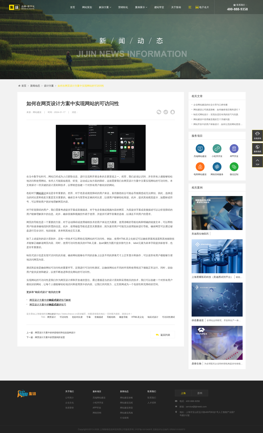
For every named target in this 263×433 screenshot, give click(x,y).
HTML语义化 (138, 316)
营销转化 (123, 7)
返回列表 (162, 335)
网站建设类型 (126, 407)
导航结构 (111, 316)
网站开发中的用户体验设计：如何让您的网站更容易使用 (218, 124)
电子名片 (204, 7)
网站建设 (52, 313)
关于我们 (69, 391)
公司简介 (69, 397)
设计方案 (49, 85)
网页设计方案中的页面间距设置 (50, 337)
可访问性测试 (168, 316)
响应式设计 (153, 316)
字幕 (88, 316)
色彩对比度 (77, 316)
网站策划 (87, 7)
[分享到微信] (159, 112)
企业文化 (69, 402)
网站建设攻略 (126, 397)
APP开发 (97, 407)
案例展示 (140, 7)
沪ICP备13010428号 (143, 429)
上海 (183, 393)
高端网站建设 (99, 397)
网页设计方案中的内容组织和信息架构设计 (55, 332)
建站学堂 (159, 7)
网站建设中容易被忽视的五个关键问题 (211, 119)
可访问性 (64, 316)
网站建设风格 (126, 412)
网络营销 (97, 412)
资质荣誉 (69, 407)
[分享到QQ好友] (172, 112)
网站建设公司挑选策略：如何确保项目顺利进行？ (216, 109)
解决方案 (104, 7)
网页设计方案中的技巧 (48, 304)
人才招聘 (151, 402)
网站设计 (41, 193)
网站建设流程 (126, 402)
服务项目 (97, 391)
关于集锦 (176, 7)
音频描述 (99, 316)
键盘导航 (123, 316)
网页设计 (51, 316)
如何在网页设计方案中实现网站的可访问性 (81, 85)
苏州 (199, 393)
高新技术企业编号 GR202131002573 (169, 429)
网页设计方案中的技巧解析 (50, 300)
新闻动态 (35, 85)
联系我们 (151, 391)
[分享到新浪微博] (165, 112)
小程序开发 (98, 402)
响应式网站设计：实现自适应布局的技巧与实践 (215, 114)
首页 (72, 7)
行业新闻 (124, 417)
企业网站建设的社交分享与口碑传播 (210, 104)
